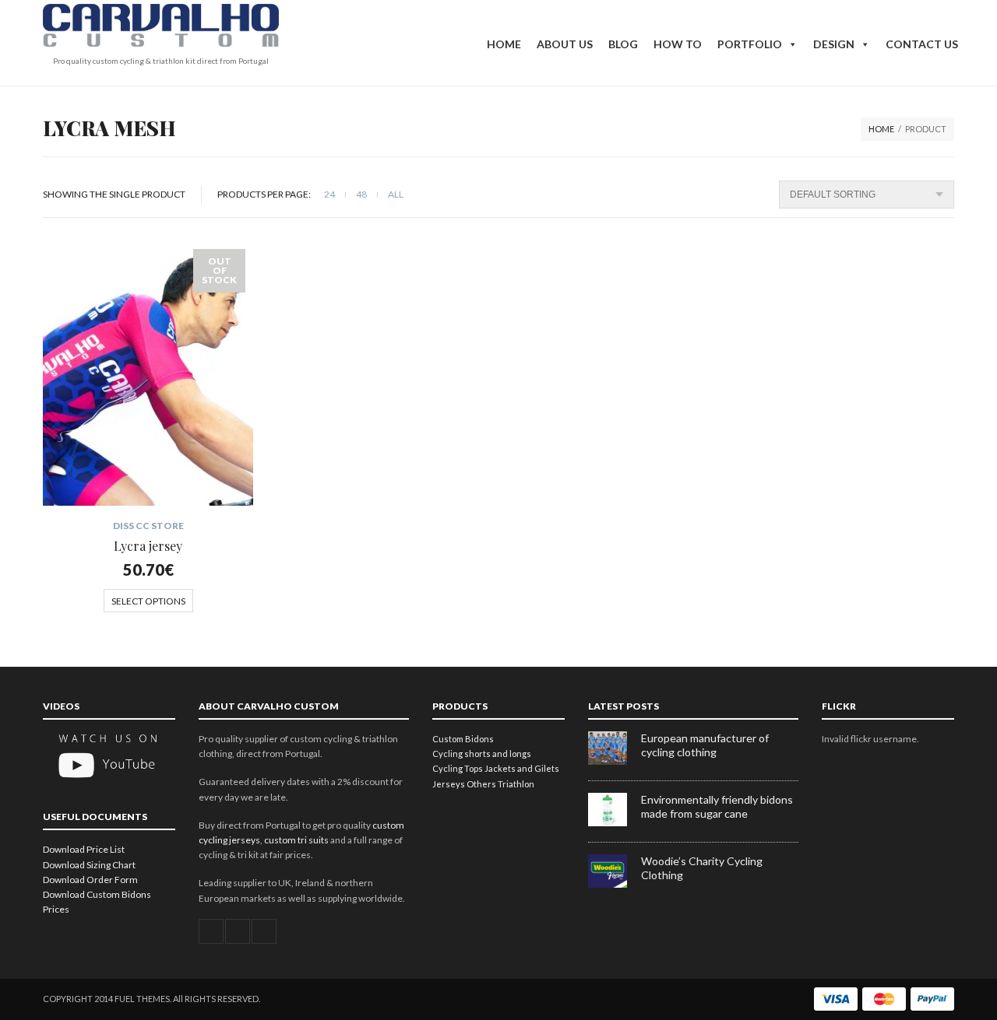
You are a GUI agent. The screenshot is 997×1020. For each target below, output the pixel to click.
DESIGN (833, 44)
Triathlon (516, 784)
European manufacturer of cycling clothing (705, 745)
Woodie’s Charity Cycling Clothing (702, 868)
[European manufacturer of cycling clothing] (614, 761)
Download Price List (84, 849)
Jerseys (448, 784)
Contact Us (922, 44)
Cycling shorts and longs (481, 753)
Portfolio (749, 44)
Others (481, 784)
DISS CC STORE (148, 525)
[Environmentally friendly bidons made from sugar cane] (614, 823)
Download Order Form (90, 879)
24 (329, 194)
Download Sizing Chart (89, 865)
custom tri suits (296, 840)
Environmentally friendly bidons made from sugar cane (717, 806)
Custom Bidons (463, 739)
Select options (148, 601)
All (395, 194)
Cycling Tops (457, 768)
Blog (623, 44)
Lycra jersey (148, 546)
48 (361, 194)
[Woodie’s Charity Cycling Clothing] (614, 884)
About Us (565, 44)
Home (504, 44)
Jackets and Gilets (521, 768)
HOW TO (678, 44)
